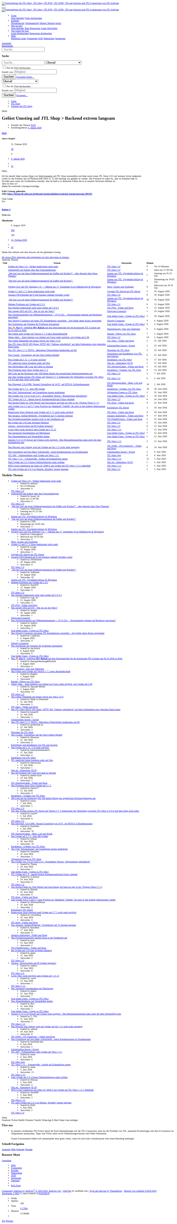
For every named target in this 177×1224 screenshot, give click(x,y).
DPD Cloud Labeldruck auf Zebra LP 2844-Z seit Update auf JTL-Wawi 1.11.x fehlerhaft (49, 465)
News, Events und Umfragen (120, 286)
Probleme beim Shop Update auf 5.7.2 (28, 370)
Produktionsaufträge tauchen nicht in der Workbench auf (36, 419)
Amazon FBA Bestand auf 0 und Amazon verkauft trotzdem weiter (38, 295)
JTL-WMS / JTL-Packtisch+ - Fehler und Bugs (33, 1036)
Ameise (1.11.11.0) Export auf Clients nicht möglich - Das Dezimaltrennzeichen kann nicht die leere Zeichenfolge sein (66, 1014)
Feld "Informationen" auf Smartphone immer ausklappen (36, 392)
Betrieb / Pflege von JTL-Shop (121, 334)
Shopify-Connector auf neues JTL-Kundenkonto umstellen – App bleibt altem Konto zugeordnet (54, 320)
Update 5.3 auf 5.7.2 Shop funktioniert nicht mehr (31, 291)
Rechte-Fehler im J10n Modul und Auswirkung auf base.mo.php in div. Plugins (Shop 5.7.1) (53, 402)
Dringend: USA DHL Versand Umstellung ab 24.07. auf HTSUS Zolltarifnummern (48, 384)
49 (12, 149)
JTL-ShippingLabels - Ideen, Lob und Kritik (31, 833)
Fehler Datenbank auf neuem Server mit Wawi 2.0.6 (34, 340)
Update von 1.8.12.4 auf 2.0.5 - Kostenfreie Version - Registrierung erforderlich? (47, 396)
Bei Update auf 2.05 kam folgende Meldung (28, 422)
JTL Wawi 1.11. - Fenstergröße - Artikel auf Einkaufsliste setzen (38, 459)
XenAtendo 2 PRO (10, 1193)
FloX (33, 125)
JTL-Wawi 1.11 (114, 429)
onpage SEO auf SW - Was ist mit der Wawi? (31, 311)
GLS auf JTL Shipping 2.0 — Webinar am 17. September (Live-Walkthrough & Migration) (54, 286)
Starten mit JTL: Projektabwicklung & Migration (34, 516)
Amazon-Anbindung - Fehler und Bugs (125, 415)
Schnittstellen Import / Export (121, 345)
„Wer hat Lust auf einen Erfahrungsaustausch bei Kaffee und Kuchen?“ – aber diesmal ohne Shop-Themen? (60, 506)
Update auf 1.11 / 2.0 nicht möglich (27, 359)
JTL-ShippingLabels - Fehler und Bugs (125, 366)
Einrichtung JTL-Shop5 (118, 407)
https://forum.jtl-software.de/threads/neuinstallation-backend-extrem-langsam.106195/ (49, 194)
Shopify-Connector (116, 320)
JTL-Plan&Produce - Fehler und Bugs (124, 419)
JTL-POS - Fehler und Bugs (120, 307)
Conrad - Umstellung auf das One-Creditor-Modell (33, 355)
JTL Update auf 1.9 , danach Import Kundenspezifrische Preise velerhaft (41, 399)
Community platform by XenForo (31, 1191)
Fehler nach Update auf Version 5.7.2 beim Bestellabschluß (37, 334)
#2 (12, 247)
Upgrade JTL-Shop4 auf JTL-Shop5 (123, 291)
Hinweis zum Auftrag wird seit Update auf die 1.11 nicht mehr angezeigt (44, 447)
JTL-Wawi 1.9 (113, 399)
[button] (4, 7)
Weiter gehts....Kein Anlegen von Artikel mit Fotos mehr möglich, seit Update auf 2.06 (48, 337)
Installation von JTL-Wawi (119, 359)
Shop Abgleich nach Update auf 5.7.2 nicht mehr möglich (40, 412)
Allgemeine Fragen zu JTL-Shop (122, 392)
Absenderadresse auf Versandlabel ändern (29, 436)
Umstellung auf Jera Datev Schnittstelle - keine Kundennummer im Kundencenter (48, 452)
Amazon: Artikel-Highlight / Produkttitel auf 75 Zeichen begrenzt (40, 415)
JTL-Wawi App (114, 455)
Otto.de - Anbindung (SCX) (120, 363)
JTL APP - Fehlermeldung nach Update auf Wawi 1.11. (33, 455)
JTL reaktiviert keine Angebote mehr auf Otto (29, 363)
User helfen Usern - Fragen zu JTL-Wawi (126, 316)
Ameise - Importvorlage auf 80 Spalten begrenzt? (30, 426)
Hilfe (13, 1149)
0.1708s (24, 1208)
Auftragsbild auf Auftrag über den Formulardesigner (32, 270)
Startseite (6, 1149)
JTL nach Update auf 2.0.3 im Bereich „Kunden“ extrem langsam (38, 469)
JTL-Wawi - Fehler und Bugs (120, 340)
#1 (12, 166)
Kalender (20, 1149)
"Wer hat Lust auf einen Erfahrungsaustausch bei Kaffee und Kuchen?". (40, 280)
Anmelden (6, 1160)
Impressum (16, 1178)
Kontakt (28, 1149)
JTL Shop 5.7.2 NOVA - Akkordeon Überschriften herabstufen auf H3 (42, 350)
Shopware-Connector (116, 311)
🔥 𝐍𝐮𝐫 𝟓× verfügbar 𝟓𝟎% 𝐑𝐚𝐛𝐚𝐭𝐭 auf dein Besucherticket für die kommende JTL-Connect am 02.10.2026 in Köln (66, 658)
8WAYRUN (44, 1193)
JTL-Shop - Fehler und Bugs (120, 402)
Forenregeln (16, 1168)
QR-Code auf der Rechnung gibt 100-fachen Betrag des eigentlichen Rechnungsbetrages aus (50, 373)
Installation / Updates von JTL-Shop (124, 370)
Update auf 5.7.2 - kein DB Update (26, 389)
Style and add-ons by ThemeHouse (106, 1191)
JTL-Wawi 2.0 (113, 266)
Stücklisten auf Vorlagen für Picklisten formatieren (33, 324)
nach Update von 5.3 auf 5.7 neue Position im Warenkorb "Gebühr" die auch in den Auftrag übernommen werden (63, 899)
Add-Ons (67, 1191)
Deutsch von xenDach (140, 1191)
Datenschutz (16, 1173)
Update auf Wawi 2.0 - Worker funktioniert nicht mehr (33, 266)
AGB (13, 1175)
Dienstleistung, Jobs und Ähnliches (123, 329)
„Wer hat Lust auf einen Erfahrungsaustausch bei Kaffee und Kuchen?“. (40, 299)
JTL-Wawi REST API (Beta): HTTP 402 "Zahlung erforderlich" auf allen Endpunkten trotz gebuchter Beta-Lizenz (65, 709)
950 (13, 230)
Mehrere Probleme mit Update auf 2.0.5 (26, 304)
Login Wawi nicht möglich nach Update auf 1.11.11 (32, 429)
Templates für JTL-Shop (118, 350)
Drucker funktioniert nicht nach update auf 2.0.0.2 (33, 307)
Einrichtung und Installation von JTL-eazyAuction (34, 745)
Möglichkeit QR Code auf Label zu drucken (30, 366)
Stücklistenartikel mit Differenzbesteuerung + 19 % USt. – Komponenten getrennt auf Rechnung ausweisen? (63, 620)
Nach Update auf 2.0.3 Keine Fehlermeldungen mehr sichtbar (36, 462)
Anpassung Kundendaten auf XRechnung (29, 433)
